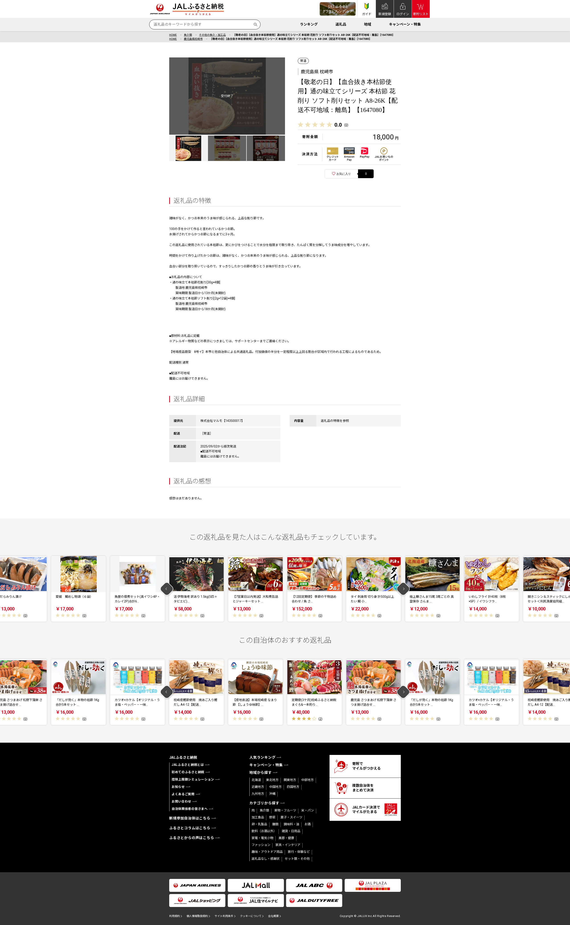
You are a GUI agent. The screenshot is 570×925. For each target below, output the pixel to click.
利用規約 (174, 916)
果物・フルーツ (285, 810)
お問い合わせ (181, 801)
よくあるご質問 (183, 794)
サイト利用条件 (224, 916)
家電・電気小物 (262, 838)
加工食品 (258, 817)
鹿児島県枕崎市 (193, 39)
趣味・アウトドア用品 (267, 852)
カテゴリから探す (264, 803)
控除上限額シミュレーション (193, 779)
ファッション (261, 845)
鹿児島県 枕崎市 (317, 71)
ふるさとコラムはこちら (189, 828)
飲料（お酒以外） (264, 831)
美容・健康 (286, 838)
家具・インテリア (287, 845)
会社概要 (273, 916)
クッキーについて (250, 916)
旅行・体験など (299, 852)
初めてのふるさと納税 (188, 772)
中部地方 (307, 780)
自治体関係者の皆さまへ (190, 809)
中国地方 (275, 787)
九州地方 (258, 793)
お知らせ (178, 787)
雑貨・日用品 (291, 831)
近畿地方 (258, 787)
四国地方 (293, 787)
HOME (173, 35)
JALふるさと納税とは (188, 764)
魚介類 (188, 35)
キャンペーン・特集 (405, 24)
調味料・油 (291, 824)
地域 (367, 24)
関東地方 (290, 780)
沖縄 (272, 793)
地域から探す (260, 772)
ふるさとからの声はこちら (191, 838)
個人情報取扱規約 (197, 916)
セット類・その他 (297, 858)
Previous (167, 589)
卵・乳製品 (259, 824)
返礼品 (341, 24)
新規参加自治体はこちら (189, 818)
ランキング (309, 24)
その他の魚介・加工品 (212, 35)
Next (403, 589)
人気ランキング (262, 757)
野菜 (272, 817)
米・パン (307, 810)
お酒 (307, 824)
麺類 (275, 824)
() (346, 125)
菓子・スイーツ (291, 817)
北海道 (256, 780)
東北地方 (272, 780)
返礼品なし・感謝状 (266, 858)
